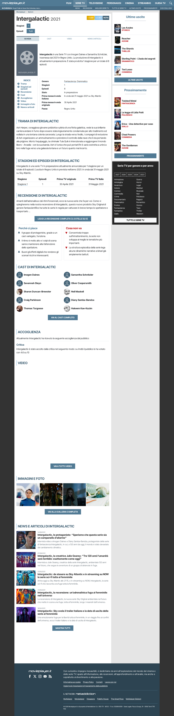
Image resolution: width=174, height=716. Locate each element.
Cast (49, 39)
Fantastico (118, 211)
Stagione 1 (22, 184)
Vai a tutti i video (63, 466)
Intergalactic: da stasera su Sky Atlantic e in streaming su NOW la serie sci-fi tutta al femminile (73, 576)
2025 (130, 175)
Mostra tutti (63, 628)
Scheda (27, 39)
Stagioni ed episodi (26, 87)
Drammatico (82, 81)
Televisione (96, 3)
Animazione (119, 179)
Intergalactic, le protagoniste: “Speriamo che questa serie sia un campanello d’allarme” (72, 536)
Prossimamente (150, 8)
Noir (138, 194)
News (77, 8)
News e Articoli (94, 39)
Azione (117, 188)
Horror (139, 182)
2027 (117, 175)
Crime (116, 196)
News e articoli (27, 107)
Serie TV (80, 3)
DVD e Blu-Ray (166, 8)
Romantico (140, 202)
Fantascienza (70, 81)
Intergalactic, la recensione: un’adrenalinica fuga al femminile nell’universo (72, 594)
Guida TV (160, 3)
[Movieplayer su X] (34, 676)
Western (139, 214)
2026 (124, 175)
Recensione (26, 92)
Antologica (118, 182)
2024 (136, 175)
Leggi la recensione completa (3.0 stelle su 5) (63, 218)
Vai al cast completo (63, 317)
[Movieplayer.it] (13, 3)
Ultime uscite (135, 8)
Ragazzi (139, 199)
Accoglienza (26, 98)
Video (69, 39)
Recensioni (87, 8)
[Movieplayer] (40, 671)
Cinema (129, 3)
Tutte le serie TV (119, 8)
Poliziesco (140, 196)
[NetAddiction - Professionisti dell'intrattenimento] (85, 693)
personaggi (114, 3)
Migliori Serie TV (102, 8)
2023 (142, 175)
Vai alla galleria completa (63, 512)
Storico (139, 205)
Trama (24, 83)
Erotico (117, 205)
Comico (117, 191)
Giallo (116, 214)
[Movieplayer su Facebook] (29, 676)
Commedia (118, 194)
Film (68, 3)
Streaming (144, 3)
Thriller (139, 211)
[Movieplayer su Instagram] (40, 676)
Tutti (31, 31)
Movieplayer (20, 12)
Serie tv (30, 12)
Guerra (139, 179)
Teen (138, 208)
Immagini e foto (28, 104)
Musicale (139, 191)
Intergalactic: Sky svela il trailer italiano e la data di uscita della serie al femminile (73, 612)
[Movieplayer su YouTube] (45, 676)
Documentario (120, 199)
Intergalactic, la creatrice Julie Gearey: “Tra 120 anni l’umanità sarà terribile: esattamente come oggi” (73, 557)
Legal (138, 185)
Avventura (118, 185)
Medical (139, 188)
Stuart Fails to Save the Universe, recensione (28, 8)
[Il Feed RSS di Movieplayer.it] (50, 676)
